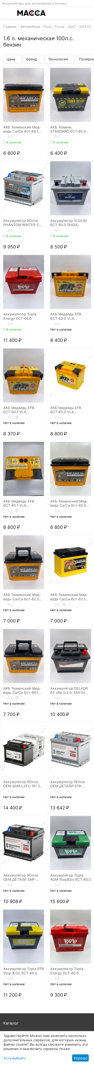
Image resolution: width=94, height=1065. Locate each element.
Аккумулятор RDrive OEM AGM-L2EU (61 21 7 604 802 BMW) (22, 784)
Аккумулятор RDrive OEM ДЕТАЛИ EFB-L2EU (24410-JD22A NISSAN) (67, 784)
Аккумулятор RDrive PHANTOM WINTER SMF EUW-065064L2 (23, 223)
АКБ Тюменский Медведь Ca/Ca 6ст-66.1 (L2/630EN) (22, 690)
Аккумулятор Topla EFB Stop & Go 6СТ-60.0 (23, 971)
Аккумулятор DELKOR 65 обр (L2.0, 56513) (69, 690)
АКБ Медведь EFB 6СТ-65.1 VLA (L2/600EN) (18, 503)
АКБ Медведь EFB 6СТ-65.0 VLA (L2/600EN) (65, 410)
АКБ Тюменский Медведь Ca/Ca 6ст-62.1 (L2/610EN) (69, 597)
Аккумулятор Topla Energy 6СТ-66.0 (19, 316)
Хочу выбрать (14, 1058)
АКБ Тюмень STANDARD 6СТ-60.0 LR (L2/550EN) (68, 129)
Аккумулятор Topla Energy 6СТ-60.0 (66, 971)
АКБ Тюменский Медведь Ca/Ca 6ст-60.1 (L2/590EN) (22, 129)
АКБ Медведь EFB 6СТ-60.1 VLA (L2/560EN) (18, 410)
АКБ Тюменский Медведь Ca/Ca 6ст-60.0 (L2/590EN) (69, 503)
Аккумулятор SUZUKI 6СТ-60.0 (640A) (68, 223)
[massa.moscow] (31, 13)
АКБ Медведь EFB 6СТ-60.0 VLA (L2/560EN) (65, 316)
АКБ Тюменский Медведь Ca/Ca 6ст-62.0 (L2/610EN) (22, 597)
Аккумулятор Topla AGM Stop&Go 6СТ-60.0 (70, 877)
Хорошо (80, 1058)
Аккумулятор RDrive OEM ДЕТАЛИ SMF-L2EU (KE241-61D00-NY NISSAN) (23, 877)
